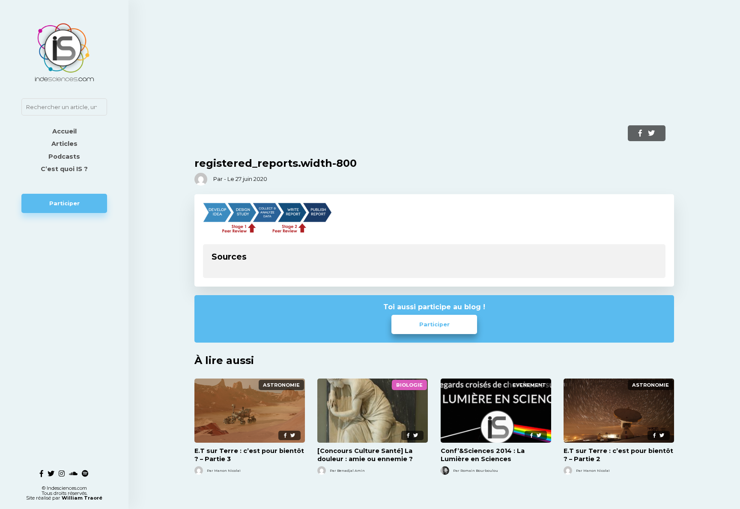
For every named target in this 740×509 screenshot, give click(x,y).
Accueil (64, 131)
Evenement (529, 385)
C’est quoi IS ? (64, 169)
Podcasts (64, 156)
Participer (64, 203)
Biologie (409, 385)
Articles (64, 144)
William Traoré (82, 498)
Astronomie (281, 385)
